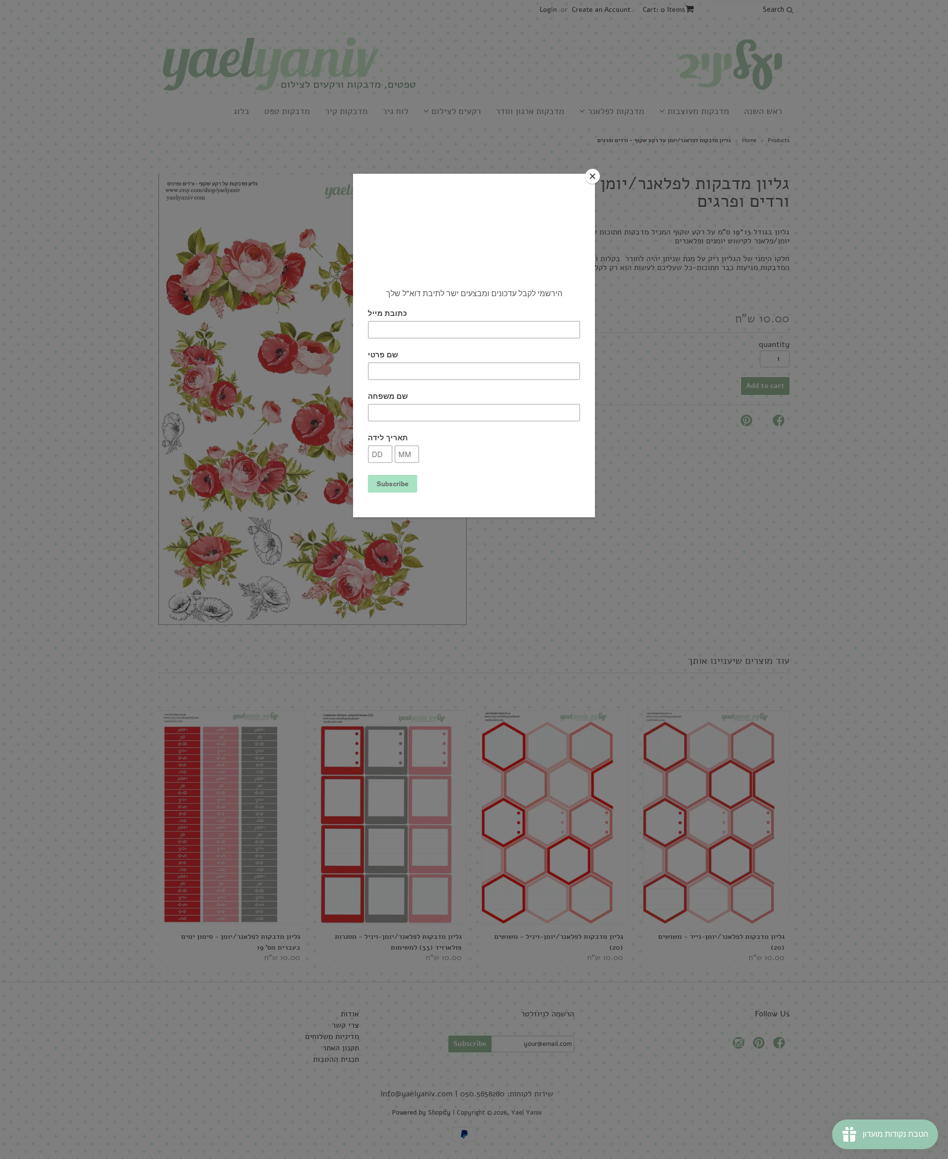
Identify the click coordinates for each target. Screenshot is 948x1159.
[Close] (592, 176)
